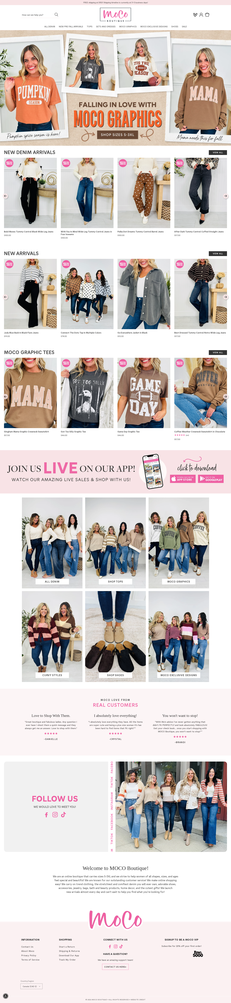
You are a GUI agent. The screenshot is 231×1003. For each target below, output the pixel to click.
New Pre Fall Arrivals (71, 26)
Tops (89, 26)
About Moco (27, 951)
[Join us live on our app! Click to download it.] (115, 471)
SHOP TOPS (115, 581)
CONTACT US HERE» (115, 966)
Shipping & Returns (69, 951)
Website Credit (138, 1000)
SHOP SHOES (115, 675)
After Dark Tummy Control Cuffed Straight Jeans (199, 231)
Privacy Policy (28, 955)
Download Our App (69, 955)
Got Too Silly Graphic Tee (73, 431)
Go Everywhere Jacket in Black (132, 332)
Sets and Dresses (106, 26)
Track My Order (67, 959)
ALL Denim (49, 26)
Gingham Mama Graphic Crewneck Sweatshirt (26, 431)
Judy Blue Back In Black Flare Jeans (21, 332)
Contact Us (27, 946)
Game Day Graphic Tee (129, 431)
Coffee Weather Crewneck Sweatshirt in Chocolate (199, 431)
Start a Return (67, 946)
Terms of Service (30, 959)
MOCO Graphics (128, 26)
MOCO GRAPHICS (178, 581)
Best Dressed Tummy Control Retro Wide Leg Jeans (200, 332)
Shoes (174, 26)
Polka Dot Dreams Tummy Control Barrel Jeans (141, 231)
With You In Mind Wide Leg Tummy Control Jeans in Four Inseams (86, 233)
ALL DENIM (52, 581)
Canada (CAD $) (30, 986)
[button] (207, 15)
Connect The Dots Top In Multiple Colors (81, 332)
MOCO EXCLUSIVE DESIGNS (154, 26)
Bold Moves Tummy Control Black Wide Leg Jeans (28, 231)
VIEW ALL (218, 152)
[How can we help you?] (56, 14)
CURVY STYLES (52, 675)
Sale (184, 26)
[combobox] (40, 15)
